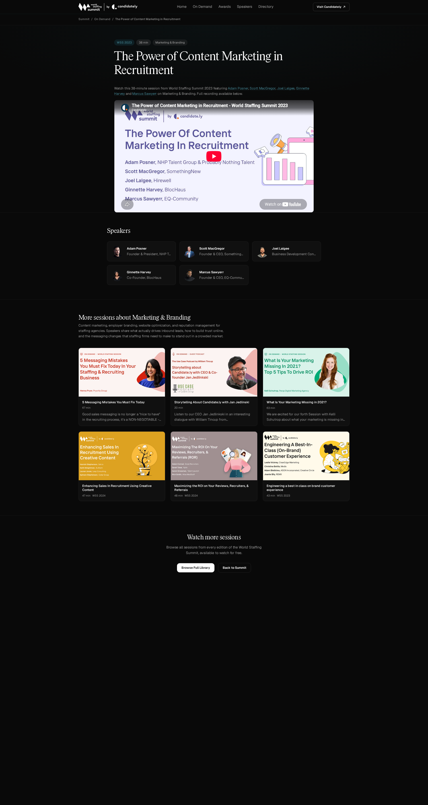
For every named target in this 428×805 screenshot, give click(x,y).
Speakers (244, 6)
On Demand (202, 6)
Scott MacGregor (263, 88)
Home (182, 6)
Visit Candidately (329, 7)
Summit (83, 19)
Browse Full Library (195, 568)
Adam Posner (238, 88)
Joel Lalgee (285, 88)
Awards (224, 6)
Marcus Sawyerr (144, 93)
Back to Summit (234, 568)
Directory (266, 6)
